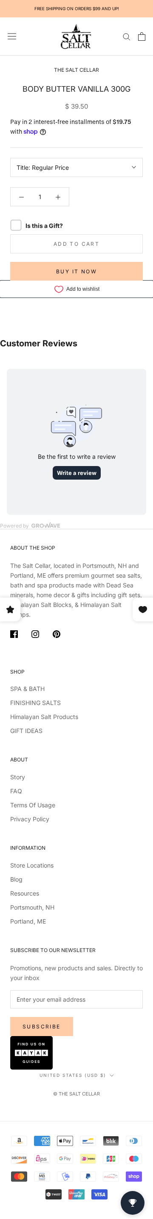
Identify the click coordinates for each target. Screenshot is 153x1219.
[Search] (126, 36)
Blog (16, 879)
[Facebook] (14, 635)
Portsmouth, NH (32, 907)
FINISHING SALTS (35, 702)
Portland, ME (28, 921)
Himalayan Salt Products (44, 716)
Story (17, 777)
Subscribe (42, 1026)
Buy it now (76, 271)
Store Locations (32, 865)
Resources (24, 893)
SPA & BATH (27, 688)
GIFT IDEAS (26, 730)
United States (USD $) (73, 1075)
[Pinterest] (56, 635)
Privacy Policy (29, 819)
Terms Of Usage (32, 805)
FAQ (16, 791)
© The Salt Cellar (76, 1094)
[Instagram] (35, 635)
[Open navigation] (12, 36)
